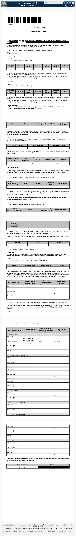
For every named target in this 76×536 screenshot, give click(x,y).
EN (73, 2)
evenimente (16, 525)
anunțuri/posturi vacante (46, 525)
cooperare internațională (64, 528)
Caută (64, 2)
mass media (38, 528)
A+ (72, 5)
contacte (64, 525)
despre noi (16, 528)
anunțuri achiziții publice (29, 525)
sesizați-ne (8, 528)
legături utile (7, 525)
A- (66, 5)
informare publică (48, 528)
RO (70, 2)
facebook (67, 2)
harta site (58, 525)
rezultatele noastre (27, 528)
